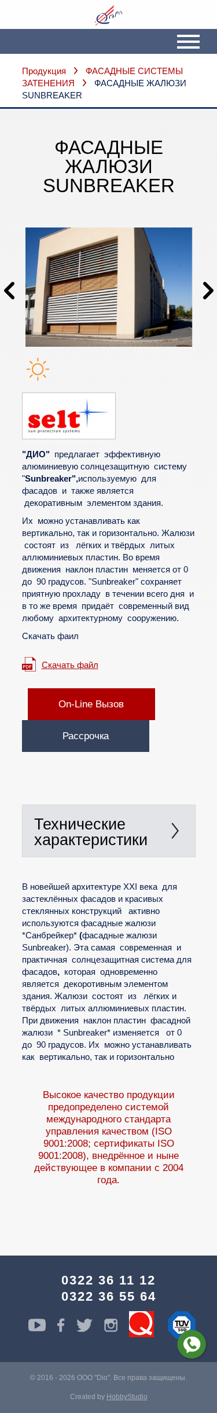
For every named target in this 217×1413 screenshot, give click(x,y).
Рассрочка (85, 736)
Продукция (44, 71)
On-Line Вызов (91, 704)
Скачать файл (70, 665)
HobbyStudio (127, 1397)
